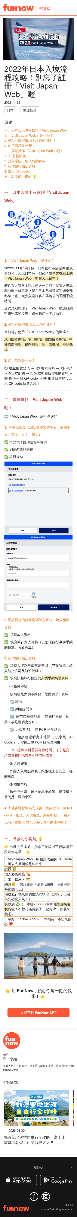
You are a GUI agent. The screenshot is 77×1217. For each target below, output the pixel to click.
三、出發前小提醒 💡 (20, 176)
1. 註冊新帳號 (15, 155)
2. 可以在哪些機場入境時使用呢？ (30, 140)
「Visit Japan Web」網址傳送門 (33, 416)
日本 (10, 110)
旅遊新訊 (29, 110)
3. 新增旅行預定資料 (19, 166)
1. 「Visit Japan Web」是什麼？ (28, 135)
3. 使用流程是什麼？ (19, 145)
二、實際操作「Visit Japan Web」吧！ (33, 150)
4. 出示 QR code (16, 171)
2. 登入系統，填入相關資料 (25, 160)
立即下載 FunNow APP (38, 1012)
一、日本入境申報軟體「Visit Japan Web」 (37, 130)
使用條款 (69, 1205)
